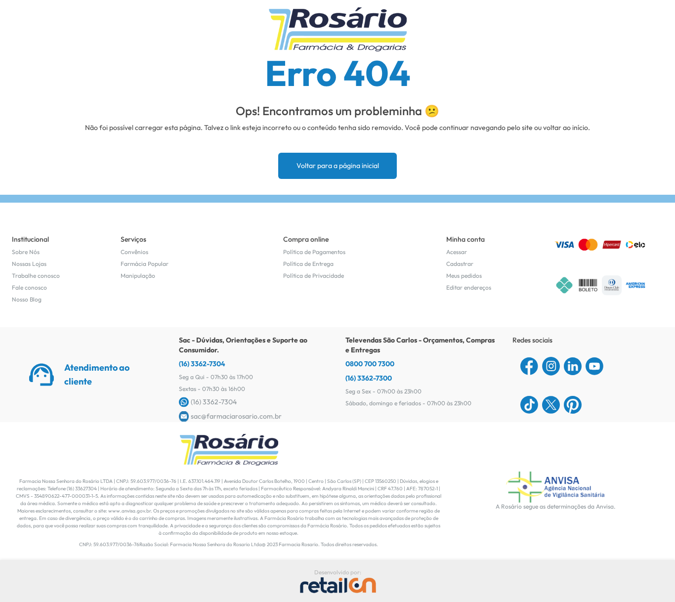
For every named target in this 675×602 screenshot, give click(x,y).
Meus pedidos (464, 275)
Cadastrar (459, 263)
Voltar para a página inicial (337, 165)
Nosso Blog (27, 299)
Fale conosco (29, 287)
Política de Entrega (308, 263)
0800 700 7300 (369, 363)
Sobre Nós (26, 252)
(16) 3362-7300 (368, 378)
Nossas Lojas (29, 263)
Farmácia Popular (145, 263)
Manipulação (138, 275)
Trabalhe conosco (36, 275)
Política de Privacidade (313, 275)
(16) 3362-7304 (202, 363)
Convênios (134, 252)
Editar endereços (468, 287)
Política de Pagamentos (314, 252)
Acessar (456, 252)
